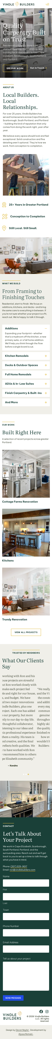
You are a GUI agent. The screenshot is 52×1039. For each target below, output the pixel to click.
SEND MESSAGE (13, 998)
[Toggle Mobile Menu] (47, 4)
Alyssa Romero (25, 1034)
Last (5, 903)
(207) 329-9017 (19, 866)
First (5, 889)
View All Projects (26, 632)
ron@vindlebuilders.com (22, 869)
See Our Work (15, 68)
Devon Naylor (22, 1030)
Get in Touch (37, 68)
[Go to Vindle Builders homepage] (12, 1018)
